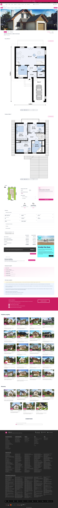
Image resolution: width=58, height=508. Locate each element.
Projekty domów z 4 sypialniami (37, 464)
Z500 (25, 4)
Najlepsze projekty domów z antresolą (19, 487)
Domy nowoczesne (7, 458)
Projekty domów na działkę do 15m (47, 462)
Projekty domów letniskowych (28, 465)
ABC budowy (19, 4)
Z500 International (26, 441)
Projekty (6, 4)
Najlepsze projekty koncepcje (28, 496)
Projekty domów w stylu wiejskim (37, 467)
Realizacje (19, 7)
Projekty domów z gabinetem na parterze (38, 454)
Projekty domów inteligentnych (18, 469)
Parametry (5, 7)
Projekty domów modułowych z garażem (48, 468)
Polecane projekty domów (27, 467)
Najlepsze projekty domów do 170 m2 (28, 484)
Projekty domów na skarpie (18, 466)
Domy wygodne (7, 471)
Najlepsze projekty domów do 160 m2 (28, 489)
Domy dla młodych (7, 446)
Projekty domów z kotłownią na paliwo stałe (9, 468)
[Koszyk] (55, 4)
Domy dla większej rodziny (8, 442)
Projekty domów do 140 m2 (27, 463)
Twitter (31, 501)
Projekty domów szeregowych (37, 458)
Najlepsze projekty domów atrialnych (18, 495)
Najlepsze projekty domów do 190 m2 (28, 485)
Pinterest (26, 501)
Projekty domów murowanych (47, 459)
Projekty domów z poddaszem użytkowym (9, 456)
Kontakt (35, 445)
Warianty (8, 7)
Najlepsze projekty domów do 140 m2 (28, 488)
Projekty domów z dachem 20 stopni (37, 463)
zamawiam (55, 7)
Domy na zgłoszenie (7, 454)
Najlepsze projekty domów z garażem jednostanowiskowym (28, 497)
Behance (36, 501)
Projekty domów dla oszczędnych (8, 463)
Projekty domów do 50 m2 (27, 458)
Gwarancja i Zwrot (46, 439)
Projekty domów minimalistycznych (37, 471)
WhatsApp (51, 501)
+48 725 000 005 (51, 432)
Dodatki (9, 4)
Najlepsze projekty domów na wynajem (48, 479)
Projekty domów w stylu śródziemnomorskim (36, 468)
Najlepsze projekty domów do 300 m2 (19, 481)
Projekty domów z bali (17, 461)
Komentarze (16, 7)
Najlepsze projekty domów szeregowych (38, 484)
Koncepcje (26, 469)
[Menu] (56, 4)
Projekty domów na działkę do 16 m (47, 467)
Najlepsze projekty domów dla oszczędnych (9, 488)
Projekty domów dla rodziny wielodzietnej (29, 454)
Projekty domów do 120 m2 (17, 454)
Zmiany (12, 4)
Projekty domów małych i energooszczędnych (46, 456)
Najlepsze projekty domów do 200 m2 (19, 480)
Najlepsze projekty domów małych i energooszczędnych (47, 485)
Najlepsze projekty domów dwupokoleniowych (36, 480)
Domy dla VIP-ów (7, 447)
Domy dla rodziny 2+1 (7, 440)
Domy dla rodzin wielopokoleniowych (9, 444)
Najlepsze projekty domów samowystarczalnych (46, 478)
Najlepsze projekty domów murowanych (48, 490)
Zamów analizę (46, 199)
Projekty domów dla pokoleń (8, 466)
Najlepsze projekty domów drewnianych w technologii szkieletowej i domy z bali (9, 482)
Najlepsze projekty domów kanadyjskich (19, 485)
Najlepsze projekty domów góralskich (19, 486)
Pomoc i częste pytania (17, 440)
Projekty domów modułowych (37, 465)
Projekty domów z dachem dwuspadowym (29, 468)
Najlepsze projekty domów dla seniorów (29, 481)
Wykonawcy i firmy (26, 439)
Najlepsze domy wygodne (17, 477)
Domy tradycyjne (7, 461)
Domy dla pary (6, 439)
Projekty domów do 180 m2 (27, 462)
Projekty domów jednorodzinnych (8, 469)
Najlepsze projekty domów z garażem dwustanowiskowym (38, 477)
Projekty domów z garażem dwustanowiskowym (27, 471)
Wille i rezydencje (36, 459)
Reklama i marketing (36, 443)
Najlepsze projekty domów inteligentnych (19, 496)
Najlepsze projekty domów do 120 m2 (19, 479)
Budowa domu (35, 440)
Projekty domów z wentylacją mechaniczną (38, 456)
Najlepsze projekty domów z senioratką (38, 481)
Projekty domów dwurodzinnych (47, 460)
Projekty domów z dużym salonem (47, 463)
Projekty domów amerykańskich (18, 460)
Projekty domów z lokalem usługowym (38, 466)
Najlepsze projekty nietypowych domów (48, 486)
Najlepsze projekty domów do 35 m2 (28, 482)
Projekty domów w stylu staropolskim (38, 469)
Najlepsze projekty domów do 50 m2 (28, 483)
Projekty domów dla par (7, 465)
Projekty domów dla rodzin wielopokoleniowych (27, 455)
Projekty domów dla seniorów (28, 456)
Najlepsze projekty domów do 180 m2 (28, 487)
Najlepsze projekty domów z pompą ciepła (38, 483)
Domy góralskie (16, 462)
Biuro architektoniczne (36, 439)
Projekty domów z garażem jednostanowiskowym (27, 470)
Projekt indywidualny (36, 442)
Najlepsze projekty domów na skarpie (19, 492)
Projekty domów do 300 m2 (17, 456)
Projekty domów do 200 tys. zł (18, 458)
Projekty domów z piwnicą (17, 467)
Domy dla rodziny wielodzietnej (8, 443)
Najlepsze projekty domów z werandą (47, 483)
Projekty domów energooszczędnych (18, 464)
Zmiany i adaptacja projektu (18, 439)
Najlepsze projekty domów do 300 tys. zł (19, 484)
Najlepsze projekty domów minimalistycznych (46, 480)
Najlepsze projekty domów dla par (8, 490)
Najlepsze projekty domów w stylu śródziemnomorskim (37, 496)
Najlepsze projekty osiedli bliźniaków (9, 486)
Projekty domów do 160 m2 (27, 464)
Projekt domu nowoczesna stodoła (28, 466)
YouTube (12, 501)
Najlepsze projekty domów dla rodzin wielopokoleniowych (28, 480)
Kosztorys (12, 7)
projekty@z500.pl (44, 432)
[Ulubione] (54, 4)
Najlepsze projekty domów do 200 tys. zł (19, 483)
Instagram (46, 501)
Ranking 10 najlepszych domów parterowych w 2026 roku (8, 478)
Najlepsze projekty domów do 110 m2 (28, 486)
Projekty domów (3, 6)
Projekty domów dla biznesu (8, 467)
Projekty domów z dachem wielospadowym (38, 462)
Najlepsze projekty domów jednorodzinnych (9, 496)
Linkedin (40, 501)
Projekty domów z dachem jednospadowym (48, 458)
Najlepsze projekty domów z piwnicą (18, 494)
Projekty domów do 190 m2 (27, 460)
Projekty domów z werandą (46, 454)
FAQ (34, 444)
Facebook (21, 501)
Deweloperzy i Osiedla (27, 440)
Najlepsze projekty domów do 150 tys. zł (19, 482)
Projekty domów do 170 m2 (27, 459)
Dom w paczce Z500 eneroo (8, 459)
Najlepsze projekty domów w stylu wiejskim (38, 495)
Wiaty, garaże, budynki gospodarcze (37, 460)
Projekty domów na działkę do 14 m (47, 464)
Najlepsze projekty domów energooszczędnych (17, 489)
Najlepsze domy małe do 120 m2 (8, 477)
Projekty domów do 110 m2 (27, 461)
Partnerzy (22, 4)
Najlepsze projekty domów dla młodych (48, 481)
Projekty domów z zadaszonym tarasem (48, 465)
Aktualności (15, 4)
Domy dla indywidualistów (8, 448)
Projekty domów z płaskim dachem (18, 465)
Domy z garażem (7, 460)
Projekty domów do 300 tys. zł (18, 459)
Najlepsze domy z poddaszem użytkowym (9, 479)
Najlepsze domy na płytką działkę (37, 485)
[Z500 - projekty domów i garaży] (1, 4)
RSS (7, 501)
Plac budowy (28, 4)
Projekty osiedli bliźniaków (8, 462)
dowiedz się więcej (33, 253)
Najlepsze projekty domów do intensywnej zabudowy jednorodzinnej (48, 492)
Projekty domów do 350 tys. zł (47, 466)
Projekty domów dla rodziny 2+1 (18, 471)
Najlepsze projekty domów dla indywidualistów (8, 487)
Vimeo (16, 501)
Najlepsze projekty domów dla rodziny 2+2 (29, 477)
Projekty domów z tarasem (17, 468)
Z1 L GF (2, 7)
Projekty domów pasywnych (18, 463)
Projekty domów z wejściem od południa (38, 461)
